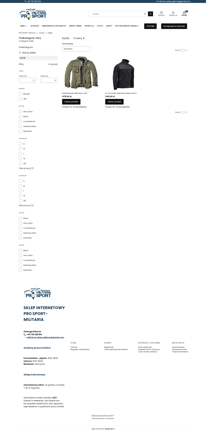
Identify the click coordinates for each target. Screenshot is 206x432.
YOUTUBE (150, 26)
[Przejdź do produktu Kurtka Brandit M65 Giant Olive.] (81, 74)
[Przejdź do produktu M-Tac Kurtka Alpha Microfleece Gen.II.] (124, 74)
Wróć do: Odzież (29, 52)
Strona (177, 50)
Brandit (26, 94)
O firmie (73, 347)
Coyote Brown (29, 121)
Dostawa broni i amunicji (149, 349)
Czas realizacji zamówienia (116, 349)
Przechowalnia (178, 347)
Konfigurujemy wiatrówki (174, 26)
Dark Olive (27, 131)
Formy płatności (145, 347)
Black (25, 116)
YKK (24, 99)
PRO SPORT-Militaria (27, 33)
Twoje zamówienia (180, 351)
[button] (150, 13)
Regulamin (109, 347)
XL (24, 158)
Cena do (44, 76)
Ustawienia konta (179, 349)
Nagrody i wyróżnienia (79, 349)
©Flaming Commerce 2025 (102, 415)
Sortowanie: (67, 43)
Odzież (41, 33)
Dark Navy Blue (29, 126)
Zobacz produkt (71, 101)
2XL (24, 163)
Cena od (22, 76)
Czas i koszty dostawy (147, 351)
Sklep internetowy (102, 429)
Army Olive (27, 112)
